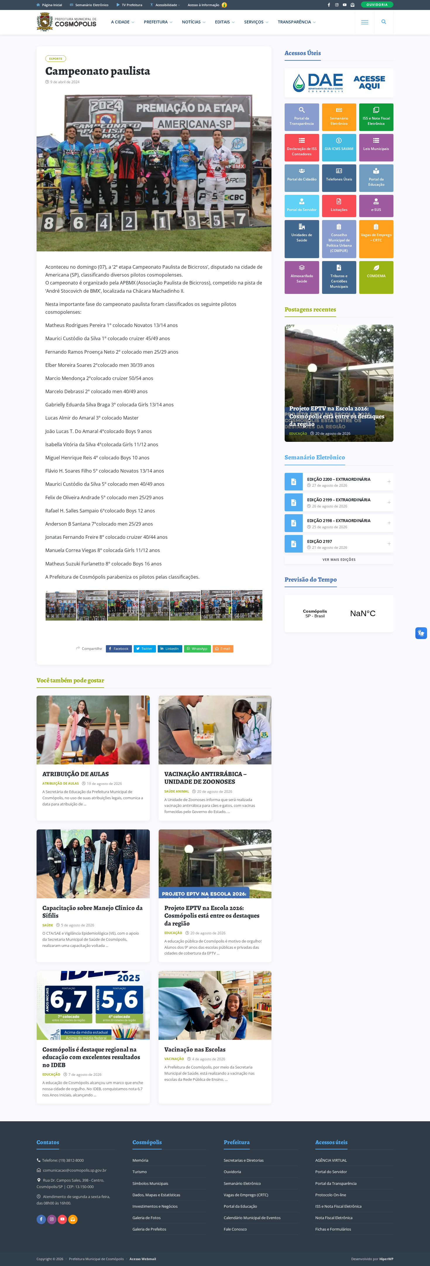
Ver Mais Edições (339, 559)
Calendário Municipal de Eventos (252, 1217)
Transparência (294, 22)
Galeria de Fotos (147, 1217)
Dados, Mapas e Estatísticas (156, 1194)
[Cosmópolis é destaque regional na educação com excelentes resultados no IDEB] (93, 1005)
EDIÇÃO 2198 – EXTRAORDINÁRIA (338, 520)
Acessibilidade (166, 5)
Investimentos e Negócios (155, 1206)
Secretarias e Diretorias (244, 1160)
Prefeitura (156, 22)
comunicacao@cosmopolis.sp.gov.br (74, 1170)
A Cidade (120, 22)
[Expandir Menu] (364, 22)
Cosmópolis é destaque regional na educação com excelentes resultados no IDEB (91, 1057)
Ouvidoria (232, 1171)
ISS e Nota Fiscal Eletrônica (338, 1206)
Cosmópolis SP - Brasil (339, 613)
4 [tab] (388, 330)
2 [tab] (380, 330)
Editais (222, 22)
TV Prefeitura (131, 5)
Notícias (191, 22)
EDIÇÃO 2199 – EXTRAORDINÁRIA (338, 499)
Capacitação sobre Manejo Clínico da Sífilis (92, 912)
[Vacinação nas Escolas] (215, 1005)
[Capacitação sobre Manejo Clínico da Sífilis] (93, 863)
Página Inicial (51, 5)
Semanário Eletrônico (92, 5)
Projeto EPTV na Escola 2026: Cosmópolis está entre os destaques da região (211, 916)
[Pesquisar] (384, 22)
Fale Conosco (235, 1229)
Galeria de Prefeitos (149, 1229)
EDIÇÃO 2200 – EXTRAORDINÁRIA (338, 479)
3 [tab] (384, 330)
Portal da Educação (240, 1206)
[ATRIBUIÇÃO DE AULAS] (93, 730)
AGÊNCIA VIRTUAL (331, 1160)
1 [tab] (376, 330)
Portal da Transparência (336, 1183)
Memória (140, 1160)
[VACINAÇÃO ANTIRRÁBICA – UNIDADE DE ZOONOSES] (215, 730)
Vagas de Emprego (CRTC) (246, 1194)
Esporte (55, 59)
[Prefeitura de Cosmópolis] (66, 22)
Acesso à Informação (204, 5)
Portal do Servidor (331, 1171)
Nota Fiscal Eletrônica (333, 1217)
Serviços (254, 22)
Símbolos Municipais (150, 1183)
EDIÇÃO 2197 (319, 541)
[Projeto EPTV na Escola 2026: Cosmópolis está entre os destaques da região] (215, 863)
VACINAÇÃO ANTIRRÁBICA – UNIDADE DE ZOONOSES (205, 778)
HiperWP (386, 1259)
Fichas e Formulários (333, 1229)
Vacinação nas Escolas (195, 1049)
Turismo (140, 1171)
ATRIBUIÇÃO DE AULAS (75, 774)
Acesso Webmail (143, 1259)
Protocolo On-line (330, 1194)
